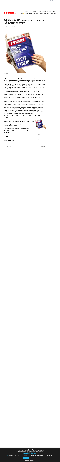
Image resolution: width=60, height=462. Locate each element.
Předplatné (53, 11)
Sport (45, 13)
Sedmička (26, 11)
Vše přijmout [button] (26, 458)
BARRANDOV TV (35, 11)
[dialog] (30, 455)
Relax (55, 13)
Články (22, 13)
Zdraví (52, 13)
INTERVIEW (44, 11)
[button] (30, 453)
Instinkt (30, 11)
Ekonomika (41, 13)
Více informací (31, 452)
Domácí (26, 13)
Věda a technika (35, 13)
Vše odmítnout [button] (33, 458)
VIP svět (40, 11)
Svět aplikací (49, 11)
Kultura (48, 13)
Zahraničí (30, 13)
